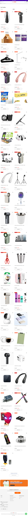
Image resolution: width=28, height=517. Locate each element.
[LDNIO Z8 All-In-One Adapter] (20, 358)
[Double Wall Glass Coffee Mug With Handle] (7, 338)
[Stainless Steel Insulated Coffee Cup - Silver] (20, 258)
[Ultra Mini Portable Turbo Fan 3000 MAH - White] (20, 157)
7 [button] (22, 63)
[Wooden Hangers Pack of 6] (7, 37)
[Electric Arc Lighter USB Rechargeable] (20, 117)
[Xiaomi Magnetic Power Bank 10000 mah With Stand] (20, 318)
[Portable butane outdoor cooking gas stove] (20, 418)
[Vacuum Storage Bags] (7, 97)
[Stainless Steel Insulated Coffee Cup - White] (20, 218)
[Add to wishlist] (12, 12)
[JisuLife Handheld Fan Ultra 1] (7, 298)
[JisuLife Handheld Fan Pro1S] (7, 358)
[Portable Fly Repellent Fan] (7, 17)
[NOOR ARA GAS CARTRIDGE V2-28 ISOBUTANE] (7, 438)
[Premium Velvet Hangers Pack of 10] (7, 57)
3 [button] (7, 103)
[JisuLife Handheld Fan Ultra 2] (7, 218)
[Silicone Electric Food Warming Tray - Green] (20, 338)
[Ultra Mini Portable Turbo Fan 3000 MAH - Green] (7, 238)
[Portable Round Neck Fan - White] (7, 178)
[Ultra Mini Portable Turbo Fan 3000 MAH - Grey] (7, 77)
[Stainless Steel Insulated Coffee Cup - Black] (7, 117)
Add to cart (4, 48)
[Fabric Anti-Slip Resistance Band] (20, 298)
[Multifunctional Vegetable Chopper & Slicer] (7, 137)
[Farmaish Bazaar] (14, 483)
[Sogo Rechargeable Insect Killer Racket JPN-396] (20, 198)
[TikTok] (5, 509)
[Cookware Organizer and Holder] (20, 238)
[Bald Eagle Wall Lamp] (7, 458)
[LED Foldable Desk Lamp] (20, 57)
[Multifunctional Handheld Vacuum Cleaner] (7, 157)
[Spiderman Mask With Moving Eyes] (7, 418)
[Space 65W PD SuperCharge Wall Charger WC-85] (7, 398)
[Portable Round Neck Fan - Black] (20, 378)
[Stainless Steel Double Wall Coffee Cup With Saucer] (20, 438)
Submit (18, 492)
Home (1, 3)
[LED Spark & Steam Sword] (20, 398)
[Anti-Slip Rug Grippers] (20, 37)
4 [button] (7, 43)
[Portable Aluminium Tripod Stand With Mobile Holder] (20, 178)
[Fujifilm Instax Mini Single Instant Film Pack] (7, 278)
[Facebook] (1, 509)
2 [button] (20, 364)
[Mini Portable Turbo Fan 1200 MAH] (7, 198)
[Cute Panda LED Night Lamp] (20, 137)
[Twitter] (6, 509)
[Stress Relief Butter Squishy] (20, 97)
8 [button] (22, 404)
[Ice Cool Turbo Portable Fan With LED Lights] (20, 17)
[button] (13, 9)
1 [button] (5, 43)
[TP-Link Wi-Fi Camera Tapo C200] (7, 318)
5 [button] (20, 404)
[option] (14, 0)
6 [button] (22, 103)
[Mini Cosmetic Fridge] (20, 278)
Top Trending (4, 3)
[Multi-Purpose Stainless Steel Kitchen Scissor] (7, 258)
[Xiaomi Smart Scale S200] (7, 378)
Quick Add (5, 28)
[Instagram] (3, 509)
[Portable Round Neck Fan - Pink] (20, 77)
